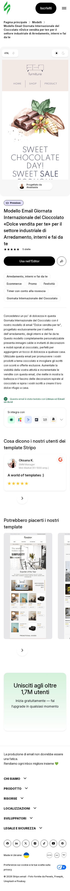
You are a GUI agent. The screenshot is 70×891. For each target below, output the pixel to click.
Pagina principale (15, 22)
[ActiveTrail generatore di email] (36, 419)
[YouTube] (53, 843)
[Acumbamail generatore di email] (45, 419)
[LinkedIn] (16, 843)
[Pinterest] (62, 843)
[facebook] (7, 843)
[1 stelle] (5, 249)
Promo (33, 283)
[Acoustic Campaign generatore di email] (11, 419)
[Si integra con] (61, 419)
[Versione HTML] (6, 53)
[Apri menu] (64, 8)
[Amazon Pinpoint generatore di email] (53, 419)
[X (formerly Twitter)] (25, 843)
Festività (49, 283)
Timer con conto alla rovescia (26, 291)
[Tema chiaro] (56, 53)
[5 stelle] (18, 249)
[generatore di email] (7, 8)
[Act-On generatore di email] (20, 419)
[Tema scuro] (63, 53)
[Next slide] (22, 498)
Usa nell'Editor (29, 261)
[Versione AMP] (13, 53)
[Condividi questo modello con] (61, 261)
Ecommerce (14, 283)
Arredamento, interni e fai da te (27, 276)
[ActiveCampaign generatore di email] (28, 419)
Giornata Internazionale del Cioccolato (32, 298)
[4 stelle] (14, 249)
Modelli (37, 22)
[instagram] (35, 843)
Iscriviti (46, 8)
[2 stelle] (8, 249)
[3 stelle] (11, 249)
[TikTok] (44, 843)
